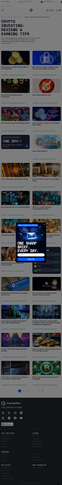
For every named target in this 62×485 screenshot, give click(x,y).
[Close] (44, 224)
